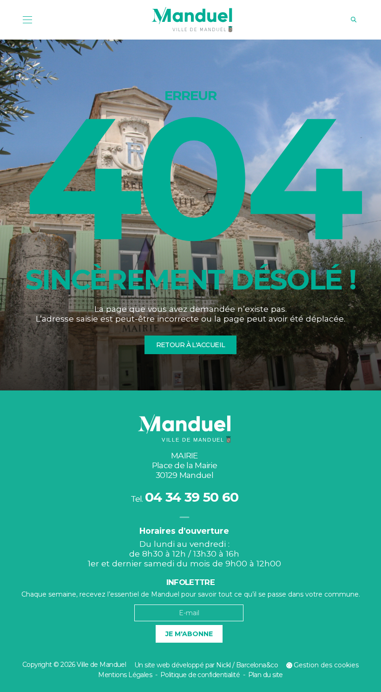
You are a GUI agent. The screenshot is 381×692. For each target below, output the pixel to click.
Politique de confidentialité (200, 675)
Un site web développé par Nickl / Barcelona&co (206, 665)
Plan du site (265, 675)
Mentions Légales (125, 675)
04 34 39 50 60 (191, 497)
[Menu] (27, 19)
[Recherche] (353, 19)
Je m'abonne (189, 634)
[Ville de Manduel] (192, 20)
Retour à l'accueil (190, 345)
